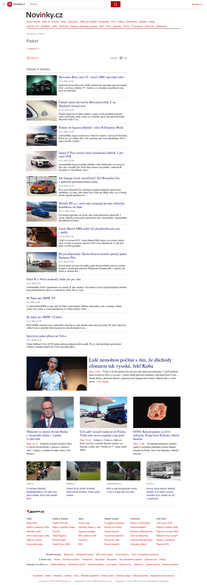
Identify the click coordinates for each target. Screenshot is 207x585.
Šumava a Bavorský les (141, 531)
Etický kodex (108, 575)
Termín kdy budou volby (38, 535)
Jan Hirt (56, 531)
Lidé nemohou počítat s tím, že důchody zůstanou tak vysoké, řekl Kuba (130, 362)
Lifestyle (143, 21)
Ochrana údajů (123, 575)
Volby (63, 21)
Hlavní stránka (33, 21)
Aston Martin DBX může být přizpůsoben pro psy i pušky (89, 230)
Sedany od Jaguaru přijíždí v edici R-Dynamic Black (91, 127)
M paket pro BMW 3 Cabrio (44, 317)
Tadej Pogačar (59, 535)
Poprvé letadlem (138, 527)
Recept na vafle (111, 540)
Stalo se (46, 21)
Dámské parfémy (96, 564)
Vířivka (162, 559)
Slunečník (100, 559)
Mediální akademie (90, 575)
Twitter (48, 575)
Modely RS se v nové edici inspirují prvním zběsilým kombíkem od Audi (92, 205)
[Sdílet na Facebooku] (121, 57)
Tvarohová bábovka (114, 535)
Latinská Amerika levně (141, 540)
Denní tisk (149, 26)
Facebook (37, 575)
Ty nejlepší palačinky (114, 523)
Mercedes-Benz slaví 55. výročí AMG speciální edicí (91, 77)
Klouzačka (112, 559)
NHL (80, 544)
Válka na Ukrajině (88, 21)
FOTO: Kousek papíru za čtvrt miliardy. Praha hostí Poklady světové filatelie (156, 435)
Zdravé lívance (111, 531)
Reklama (58, 575)
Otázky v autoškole (165, 540)
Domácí (55, 21)
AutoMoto (45, 26)
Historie (74, 26)
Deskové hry (125, 564)
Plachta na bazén (71, 559)
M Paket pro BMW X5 (41, 298)
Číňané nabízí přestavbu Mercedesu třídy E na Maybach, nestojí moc (87, 104)
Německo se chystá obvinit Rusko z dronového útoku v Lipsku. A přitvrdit (47, 435)
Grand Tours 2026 (61, 544)
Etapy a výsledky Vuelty (63, 527)
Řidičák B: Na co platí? (167, 535)
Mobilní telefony (58, 564)
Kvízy (108, 26)
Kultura (121, 21)
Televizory (138, 564)
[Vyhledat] (115, 4)
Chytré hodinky (153, 564)
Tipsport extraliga (86, 531)
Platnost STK (162, 544)
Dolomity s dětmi (138, 544)
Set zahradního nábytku (130, 559)
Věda (54, 26)
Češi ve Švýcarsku (139, 535)
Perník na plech (111, 544)
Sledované (161, 26)
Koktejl (152, 21)
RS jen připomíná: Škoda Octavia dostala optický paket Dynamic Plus (93, 255)
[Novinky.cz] (45, 16)
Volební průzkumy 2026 (38, 527)
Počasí (126, 26)
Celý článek (102, 381)
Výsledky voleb (34, 531)
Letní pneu (112, 564)
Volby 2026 (32, 523)
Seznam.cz (197, 4)
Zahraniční (73, 21)
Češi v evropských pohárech (145, 554)
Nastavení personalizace (162, 575)
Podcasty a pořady (88, 26)
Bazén (57, 559)
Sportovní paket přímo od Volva (46, 336)
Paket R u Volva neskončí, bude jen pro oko (54, 279)
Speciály (117, 26)
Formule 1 (83, 540)
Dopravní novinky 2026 (167, 531)
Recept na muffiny (113, 527)
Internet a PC (33, 26)
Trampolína (87, 559)
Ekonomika (131, 21)
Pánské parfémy (170, 564)
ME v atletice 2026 (87, 535)
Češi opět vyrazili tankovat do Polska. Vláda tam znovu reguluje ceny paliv (103, 433)
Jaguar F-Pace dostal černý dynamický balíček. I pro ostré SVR (91, 154)
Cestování (64, 26)
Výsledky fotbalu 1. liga (89, 527)
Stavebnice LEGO (76, 564)
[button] (42, 85)
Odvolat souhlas (140, 575)
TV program (137, 26)
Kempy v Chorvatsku (140, 523)
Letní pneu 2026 (164, 523)
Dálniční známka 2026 (167, 527)
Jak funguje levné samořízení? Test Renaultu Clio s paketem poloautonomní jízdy (89, 180)
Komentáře (104, 21)
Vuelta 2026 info (60, 523)
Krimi (113, 21)
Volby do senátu (34, 540)
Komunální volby (34, 544)
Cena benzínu (122, 554)
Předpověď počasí (85, 554)
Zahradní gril (151, 559)
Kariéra (68, 575)
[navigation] (3, 4)
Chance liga (84, 523)
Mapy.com (69, 554)
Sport (101, 26)
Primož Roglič (59, 540)
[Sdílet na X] (125, 57)
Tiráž (76, 575)
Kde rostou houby (104, 554)
